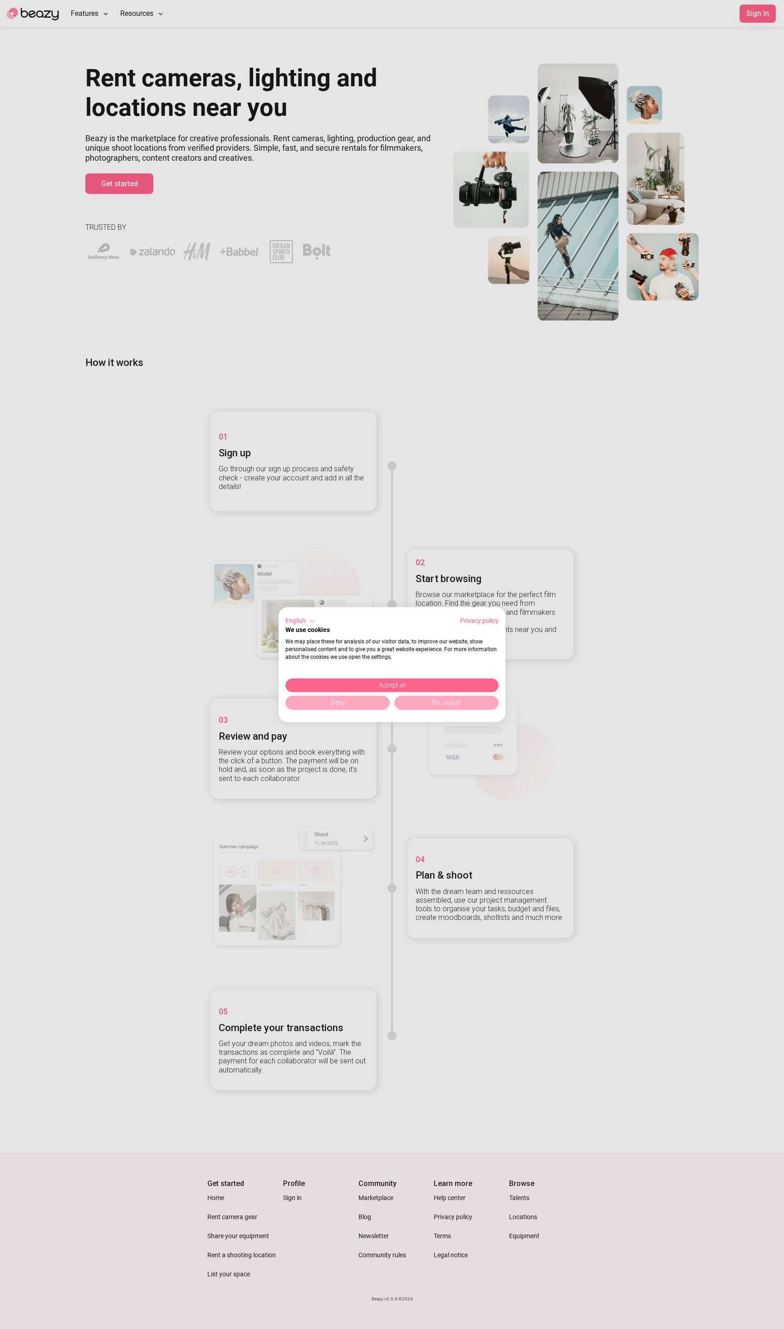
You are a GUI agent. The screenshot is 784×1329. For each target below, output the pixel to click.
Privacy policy (479, 620)
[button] (300, 621)
